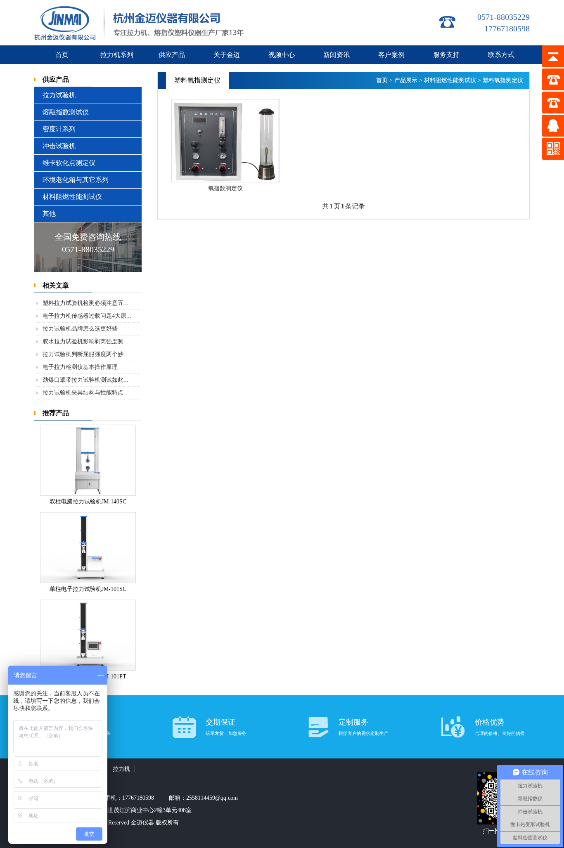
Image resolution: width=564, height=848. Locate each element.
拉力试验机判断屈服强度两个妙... (85, 354)
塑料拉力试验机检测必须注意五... (85, 303)
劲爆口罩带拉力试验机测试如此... (85, 380)
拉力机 (121, 769)
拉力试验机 (59, 95)
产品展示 (405, 80)
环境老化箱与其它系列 (76, 179)
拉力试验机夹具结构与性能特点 (83, 393)
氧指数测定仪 (225, 188)
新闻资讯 (336, 54)
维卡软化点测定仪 (69, 162)
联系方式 (501, 54)
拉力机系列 (116, 54)
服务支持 (446, 54)
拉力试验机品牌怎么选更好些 (80, 329)
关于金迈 (226, 54)
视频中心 (281, 54)
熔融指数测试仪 (66, 112)
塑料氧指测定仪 (503, 80)
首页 (62, 54)
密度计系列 (59, 128)
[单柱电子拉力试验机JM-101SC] (88, 580)
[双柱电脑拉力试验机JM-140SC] (88, 493)
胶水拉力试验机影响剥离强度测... (85, 341)
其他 (49, 213)
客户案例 (391, 54)
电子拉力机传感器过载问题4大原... (87, 316)
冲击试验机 (59, 145)
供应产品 (172, 54)
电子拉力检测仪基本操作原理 (80, 367)
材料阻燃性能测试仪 (72, 196)
